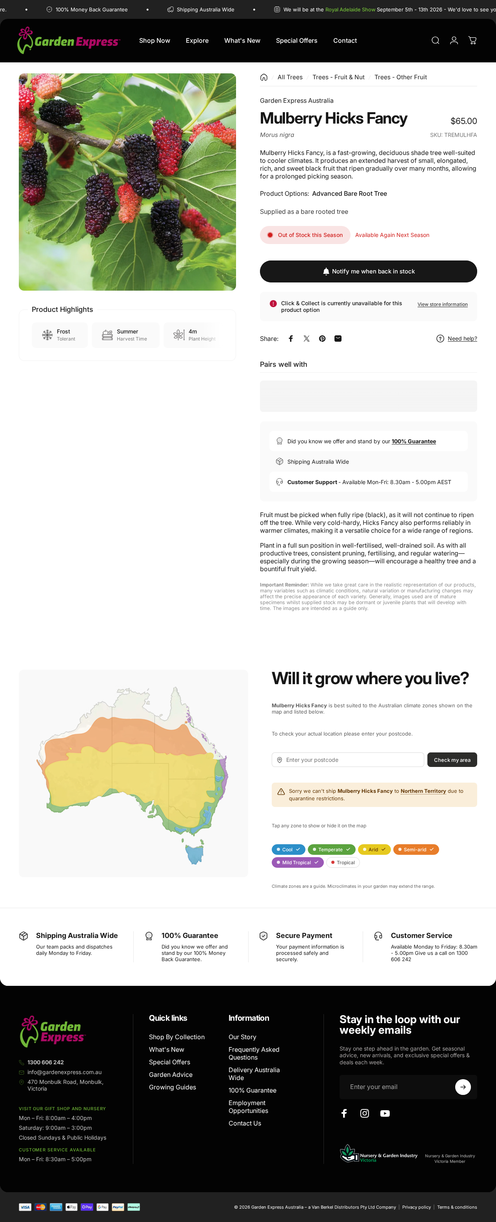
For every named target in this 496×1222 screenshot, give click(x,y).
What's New (166, 1049)
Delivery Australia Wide (254, 1074)
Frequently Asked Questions (254, 1053)
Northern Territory (423, 791)
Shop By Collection (177, 1037)
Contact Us (245, 1123)
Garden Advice (171, 1074)
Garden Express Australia (297, 100)
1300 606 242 (45, 1062)
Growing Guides (172, 1087)
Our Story (242, 1037)
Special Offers (169, 1062)
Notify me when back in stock (373, 271)
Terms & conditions (457, 1207)
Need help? (462, 338)
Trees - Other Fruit (400, 77)
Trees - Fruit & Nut (338, 77)
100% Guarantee (252, 1090)
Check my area (452, 760)
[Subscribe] (463, 1087)
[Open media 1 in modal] (127, 182)
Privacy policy (416, 1207)
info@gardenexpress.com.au (64, 1072)
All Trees (290, 77)
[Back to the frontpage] (264, 77)
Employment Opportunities (248, 1107)
